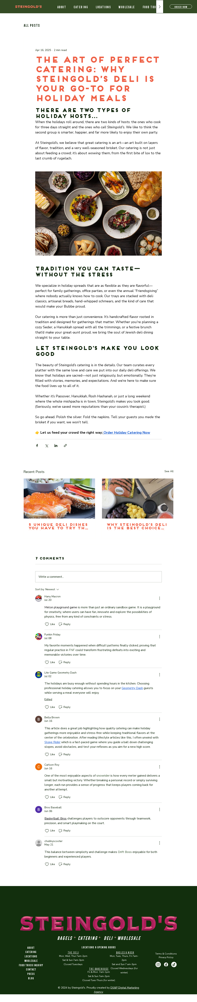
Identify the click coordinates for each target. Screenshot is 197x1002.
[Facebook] (166, 964)
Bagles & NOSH (125, 952)
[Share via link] (65, 445)
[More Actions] (159, 598)
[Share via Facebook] (37, 445)
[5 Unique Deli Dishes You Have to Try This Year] (59, 498)
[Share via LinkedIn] (56, 445)
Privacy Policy (166, 957)
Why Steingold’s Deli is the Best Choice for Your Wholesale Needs (137, 526)
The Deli (73, 952)
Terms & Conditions (166, 953)
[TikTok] (174, 964)
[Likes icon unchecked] (46, 624)
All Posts (31, 25)
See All (169, 471)
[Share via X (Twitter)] (46, 445)
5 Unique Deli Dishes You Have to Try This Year (58, 526)
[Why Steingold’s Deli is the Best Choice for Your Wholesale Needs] (137, 498)
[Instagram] (158, 964)
